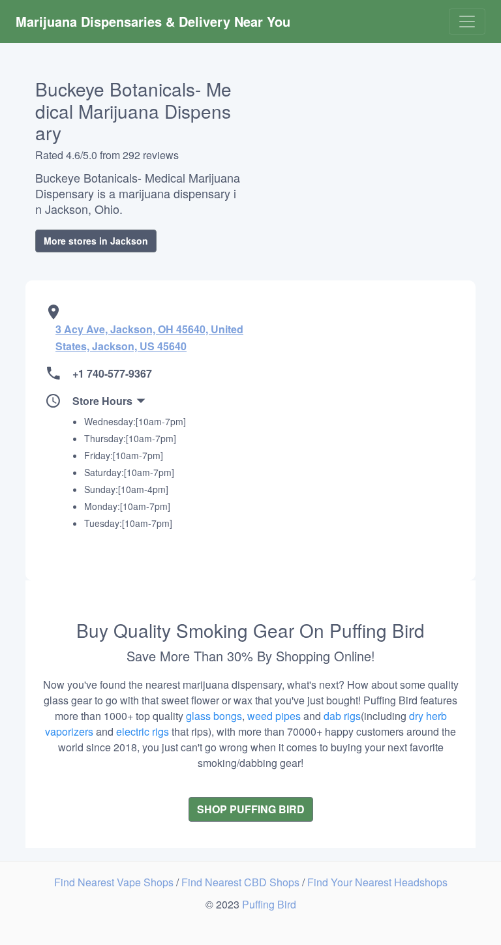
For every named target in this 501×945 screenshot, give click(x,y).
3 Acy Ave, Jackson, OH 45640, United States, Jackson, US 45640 (149, 337)
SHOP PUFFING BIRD (251, 809)
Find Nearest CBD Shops (241, 882)
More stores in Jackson (96, 240)
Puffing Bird (269, 904)
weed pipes (274, 715)
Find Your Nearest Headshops (377, 882)
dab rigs (342, 715)
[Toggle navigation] (467, 21)
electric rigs (142, 731)
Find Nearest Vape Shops (115, 882)
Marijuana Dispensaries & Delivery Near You (153, 21)
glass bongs (214, 715)
